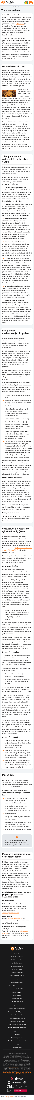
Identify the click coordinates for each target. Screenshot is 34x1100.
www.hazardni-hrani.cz (15, 919)
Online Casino (4, 7)
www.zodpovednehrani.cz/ (10, 913)
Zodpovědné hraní (13, 1067)
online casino (20, 24)
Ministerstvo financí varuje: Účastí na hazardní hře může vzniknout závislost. (17, 1073)
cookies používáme (10, 1096)
